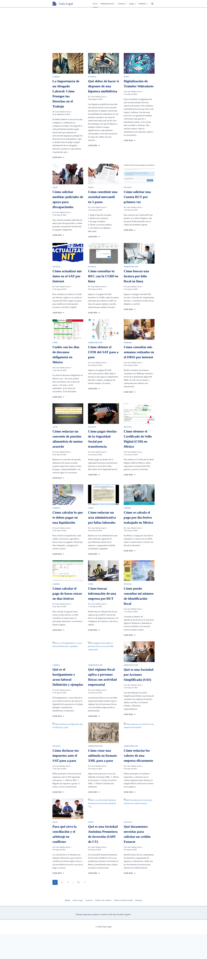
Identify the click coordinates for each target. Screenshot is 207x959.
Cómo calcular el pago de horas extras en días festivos (67, 593)
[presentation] (67, 63)
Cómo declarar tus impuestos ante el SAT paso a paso (65, 755)
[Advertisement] (103, 25)
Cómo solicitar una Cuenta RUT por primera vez (137, 197)
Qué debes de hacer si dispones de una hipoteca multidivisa (103, 86)
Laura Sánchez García (62, 112)
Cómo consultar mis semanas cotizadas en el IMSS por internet (139, 352)
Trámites (128, 342)
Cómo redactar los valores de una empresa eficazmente (138, 755)
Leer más (58, 157)
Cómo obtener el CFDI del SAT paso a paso (103, 352)
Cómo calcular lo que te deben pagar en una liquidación (67, 517)
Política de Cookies (103, 900)
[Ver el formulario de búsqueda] (152, 4)
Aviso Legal (77, 900)
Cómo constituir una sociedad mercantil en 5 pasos (102, 197)
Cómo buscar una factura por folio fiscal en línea (136, 276)
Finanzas (92, 77)
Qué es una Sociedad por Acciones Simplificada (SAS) (138, 674)
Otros (126, 77)
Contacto (89, 900)
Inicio (95, 4)
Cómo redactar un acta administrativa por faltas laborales (102, 517)
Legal (55, 187)
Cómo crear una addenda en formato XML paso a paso (102, 755)
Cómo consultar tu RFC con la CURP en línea (103, 276)
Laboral (56, 77)
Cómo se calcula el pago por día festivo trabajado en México (138, 517)
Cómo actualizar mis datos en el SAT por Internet (67, 276)
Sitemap (138, 900)
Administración (131, 267)
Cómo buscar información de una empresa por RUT (102, 593)
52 (78, 882)
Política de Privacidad (123, 900)
